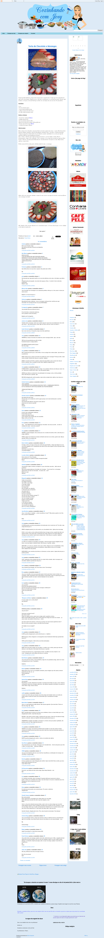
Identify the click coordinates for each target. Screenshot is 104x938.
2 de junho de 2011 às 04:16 (28, 264)
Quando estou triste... (81, 563)
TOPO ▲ (86, 935)
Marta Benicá (25, 702)
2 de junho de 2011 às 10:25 (28, 419)
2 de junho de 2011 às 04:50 (28, 273)
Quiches (71, 357)
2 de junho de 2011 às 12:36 (28, 595)
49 (40, 829)
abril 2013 (72, 735)
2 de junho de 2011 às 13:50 (28, 642)
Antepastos (72, 317)
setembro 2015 (73, 674)
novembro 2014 (73, 695)
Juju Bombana (25, 511)
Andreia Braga (25, 815)
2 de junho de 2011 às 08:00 (28, 332)
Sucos (71, 372)
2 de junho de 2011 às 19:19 (28, 784)
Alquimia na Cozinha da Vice (77, 460)
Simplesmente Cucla (75, 583)
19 (45, 455)
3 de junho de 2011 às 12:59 (28, 857)
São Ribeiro (24, 253)
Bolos (71, 321)
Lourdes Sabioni (26, 455)
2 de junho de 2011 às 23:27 (28, 846)
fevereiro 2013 (73, 739)
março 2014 (72, 712)
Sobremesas (72, 367)
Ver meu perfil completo (75, 73)
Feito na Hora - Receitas (76, 450)
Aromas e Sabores (75, 404)
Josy (23, 335)
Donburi (78, 554)
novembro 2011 (73, 770)
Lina (23, 776)
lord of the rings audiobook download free (81, 575)
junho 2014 (72, 705)
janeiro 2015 (72, 691)
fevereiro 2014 (73, 714)
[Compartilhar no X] (39, 236)
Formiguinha (25, 307)
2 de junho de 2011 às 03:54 (28, 250)
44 (44, 768)
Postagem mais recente (25, 865)
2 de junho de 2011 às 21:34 (28, 792)
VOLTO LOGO (79, 652)
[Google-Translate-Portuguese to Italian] (78, 46)
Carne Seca (72, 323)
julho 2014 (72, 703)
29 (47, 597)
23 (39, 523)
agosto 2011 (72, 777)
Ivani (23, 583)
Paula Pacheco (25, 836)
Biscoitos (72, 319)
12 (39, 367)
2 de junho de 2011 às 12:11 (28, 580)
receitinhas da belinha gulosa (77, 431)
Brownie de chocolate (81, 432)
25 (39, 557)
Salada (71, 359)
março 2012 (72, 762)
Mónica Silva (25, 288)
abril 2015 (72, 684)
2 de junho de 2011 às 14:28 (28, 699)
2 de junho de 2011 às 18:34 (28, 773)
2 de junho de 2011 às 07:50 (28, 326)
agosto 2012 (72, 751)
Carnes (71, 325)
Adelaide (24, 464)
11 (39, 350)
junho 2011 (72, 781)
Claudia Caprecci (26, 395)
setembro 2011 (73, 775)
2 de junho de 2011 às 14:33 (28, 707)
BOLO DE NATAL (80, 534)
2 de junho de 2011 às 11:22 (28, 536)
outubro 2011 (72, 772)
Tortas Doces (27, 238)
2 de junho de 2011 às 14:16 (28, 690)
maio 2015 (72, 682)
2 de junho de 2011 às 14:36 (28, 733)
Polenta (71, 349)
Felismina (24, 266)
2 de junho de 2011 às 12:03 (28, 569)
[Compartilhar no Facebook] (40, 236)
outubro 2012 (72, 747)
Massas (71, 340)
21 (42, 478)
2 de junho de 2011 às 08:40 (28, 347)
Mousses (72, 342)
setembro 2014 (73, 699)
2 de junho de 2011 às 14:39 (28, 740)
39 (39, 726)
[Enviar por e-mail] (36, 236)
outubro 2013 (72, 722)
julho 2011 (72, 779)
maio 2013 (72, 733)
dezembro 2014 (73, 693)
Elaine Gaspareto (30, 935)
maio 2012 (72, 758)
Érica (23, 572)
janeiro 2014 (72, 716)
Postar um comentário (25, 860)
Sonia (23, 410)
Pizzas (71, 346)
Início (3, 33)
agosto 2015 (72, 676)
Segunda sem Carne (74, 365)
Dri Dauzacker (25, 768)
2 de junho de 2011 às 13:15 (28, 629)
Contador (78, 303)
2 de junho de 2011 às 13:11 (28, 605)
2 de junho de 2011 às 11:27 (28, 562)
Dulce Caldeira (25, 443)
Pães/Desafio (72, 355)
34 (40, 668)
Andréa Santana (25, 382)
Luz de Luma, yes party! (76, 440)
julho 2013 (72, 728)
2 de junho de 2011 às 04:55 (28, 285)
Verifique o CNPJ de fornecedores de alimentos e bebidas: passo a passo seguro (77, 426)
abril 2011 (72, 785)
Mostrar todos (84, 613)
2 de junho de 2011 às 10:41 (28, 440)
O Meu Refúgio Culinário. (76, 514)
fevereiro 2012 (73, 764)
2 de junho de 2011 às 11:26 (28, 554)
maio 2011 (72, 783)
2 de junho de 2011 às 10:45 (28, 452)
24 (39, 539)
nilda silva (24, 849)
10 (39, 335)
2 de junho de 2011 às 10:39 (28, 427)
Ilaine (23, 565)
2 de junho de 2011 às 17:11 (28, 756)
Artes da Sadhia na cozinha (77, 524)
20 (41, 464)
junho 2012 (72, 756)
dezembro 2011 (73, 768)
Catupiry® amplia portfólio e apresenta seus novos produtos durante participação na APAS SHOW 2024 (81, 527)
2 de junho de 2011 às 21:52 (28, 813)
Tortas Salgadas (73, 376)
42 (40, 751)
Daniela (24, 759)
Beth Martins (25, 657)
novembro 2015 (73, 672)
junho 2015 (72, 680)
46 (40, 787)
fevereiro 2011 (73, 789)
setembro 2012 (73, 749)
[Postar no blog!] (37, 236)
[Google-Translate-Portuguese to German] (76, 46)
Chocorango (74, 604)
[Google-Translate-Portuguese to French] (74, 46)
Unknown (24, 299)
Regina (23, 829)
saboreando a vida (75, 414)
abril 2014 (72, 710)
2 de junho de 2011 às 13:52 (28, 655)
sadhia (23, 693)
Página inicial (42, 865)
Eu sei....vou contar (75, 562)
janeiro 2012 (72, 766)
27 (39, 572)
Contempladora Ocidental (76, 395)
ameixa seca (25, 321)
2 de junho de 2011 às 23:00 (28, 833)
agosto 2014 (72, 701)
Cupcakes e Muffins (74, 330)
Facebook (33, 33)
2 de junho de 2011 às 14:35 (28, 724)
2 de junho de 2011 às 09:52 (28, 407)
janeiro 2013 (72, 741)
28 (39, 583)
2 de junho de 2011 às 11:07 (28, 520)
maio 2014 (72, 707)
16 (39, 422)
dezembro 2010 (73, 793)
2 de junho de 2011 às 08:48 (28, 379)
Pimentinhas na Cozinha (76, 533)
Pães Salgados (73, 353)
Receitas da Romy (75, 485)
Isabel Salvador (25, 329)
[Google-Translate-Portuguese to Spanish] (78, 49)
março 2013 (72, 737)
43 (40, 759)
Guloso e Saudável (75, 424)
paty (23, 276)
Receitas (71, 310)
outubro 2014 (72, 697)
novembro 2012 (73, 745)
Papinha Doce (74, 595)
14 (45, 395)
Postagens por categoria (23, 33)
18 (44, 443)
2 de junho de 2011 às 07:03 (28, 304)
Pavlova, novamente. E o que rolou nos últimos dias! (81, 416)
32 (39, 645)
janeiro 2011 (72, 791)
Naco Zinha (73, 479)
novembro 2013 (73, 720)
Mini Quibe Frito (80, 386)
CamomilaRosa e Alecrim (76, 543)
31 (39, 632)
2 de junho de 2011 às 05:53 (28, 296)
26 (39, 565)
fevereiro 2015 (73, 689)
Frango (71, 332)
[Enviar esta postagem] (34, 236)
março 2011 (72, 787)
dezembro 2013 (73, 718)
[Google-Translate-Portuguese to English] (83, 46)
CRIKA (23, 751)
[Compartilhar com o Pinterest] (42, 236)
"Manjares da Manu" (27, 597)
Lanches (71, 334)
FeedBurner (78, 134)
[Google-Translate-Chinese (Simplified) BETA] (71, 46)
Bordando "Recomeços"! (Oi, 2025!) (80, 507)
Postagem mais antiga (60, 865)
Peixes (71, 344)
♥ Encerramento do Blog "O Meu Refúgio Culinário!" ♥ (81, 516)
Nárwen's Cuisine (75, 495)
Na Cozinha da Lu (75, 589)
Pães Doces (72, 351)
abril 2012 (72, 760)
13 (45, 382)
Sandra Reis (25, 679)
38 (39, 710)
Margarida (24, 478)
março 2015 (72, 686)
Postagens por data (11, 33)
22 (44, 511)
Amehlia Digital (74, 504)
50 (44, 836)
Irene (23, 422)
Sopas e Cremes (73, 369)
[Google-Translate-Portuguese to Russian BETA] (85, 46)
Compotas (72, 328)
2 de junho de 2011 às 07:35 (28, 318)
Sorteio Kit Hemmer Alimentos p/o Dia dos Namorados (80, 633)
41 (43, 743)
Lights (71, 338)
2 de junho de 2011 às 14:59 (28, 748)
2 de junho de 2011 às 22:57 (28, 826)
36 (40, 693)
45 (39, 776)
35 (43, 679)
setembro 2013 (73, 724)
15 (40, 410)
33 (43, 657)
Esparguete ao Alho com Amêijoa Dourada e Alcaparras (81, 497)
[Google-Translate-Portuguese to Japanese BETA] (80, 46)
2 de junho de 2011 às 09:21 (28, 392)
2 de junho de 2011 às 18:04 (28, 765)
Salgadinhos (72, 363)
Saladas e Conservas (74, 361)
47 (45, 795)
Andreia (23, 244)
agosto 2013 (72, 726)
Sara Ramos (24, 743)
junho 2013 (72, 731)
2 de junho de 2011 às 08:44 (28, 364)
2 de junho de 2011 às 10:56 (28, 508)
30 (41, 608)
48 (44, 815)
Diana (23, 787)
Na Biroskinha (74, 385)
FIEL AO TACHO (74, 469)
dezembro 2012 (73, 743)
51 (42, 849)
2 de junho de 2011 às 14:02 (28, 676)
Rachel (23, 668)
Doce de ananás (80, 486)
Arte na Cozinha (74, 553)
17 (39, 430)
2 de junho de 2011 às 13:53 (28, 665)
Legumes (72, 336)
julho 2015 (72, 678)
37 (43, 702)
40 (39, 736)
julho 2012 (72, 754)
